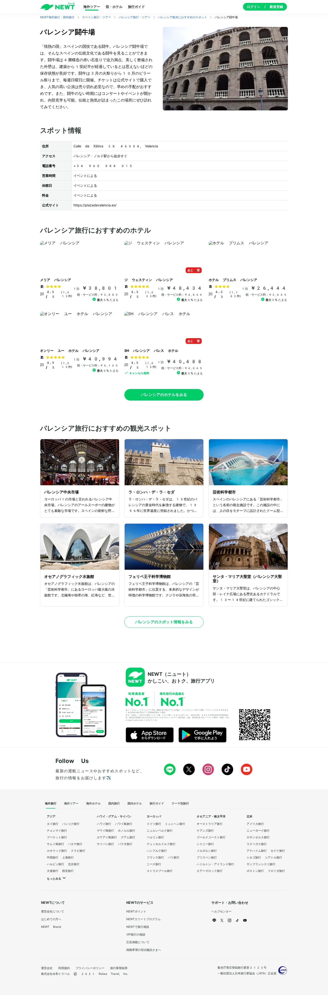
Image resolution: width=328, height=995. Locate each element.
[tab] (50, 804)
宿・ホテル (114, 7)
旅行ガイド (136, 7)
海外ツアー (91, 7)
